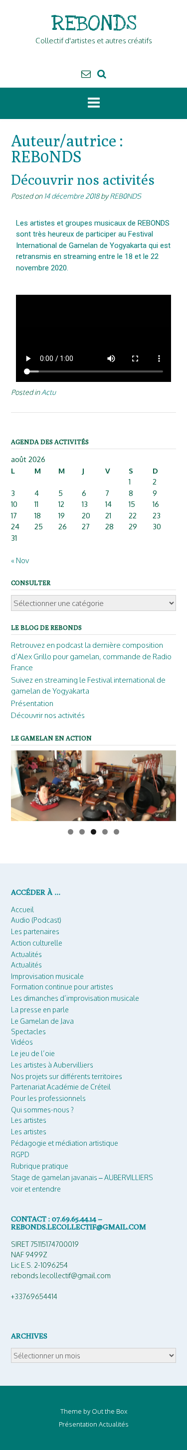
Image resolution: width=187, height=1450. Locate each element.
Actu (48, 391)
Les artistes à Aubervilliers (52, 1065)
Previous (23, 783)
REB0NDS (125, 195)
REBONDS (94, 23)
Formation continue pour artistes (62, 986)
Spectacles (28, 1031)
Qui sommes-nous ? (42, 1109)
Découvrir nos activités (83, 179)
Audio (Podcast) (36, 920)
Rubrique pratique (39, 1166)
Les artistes (28, 1120)
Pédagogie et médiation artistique (64, 1143)
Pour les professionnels (48, 1098)
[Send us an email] (86, 73)
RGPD (20, 1154)
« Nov (20, 560)
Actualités (26, 954)
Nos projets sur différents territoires (66, 1076)
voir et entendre (36, 1189)
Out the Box (109, 1411)
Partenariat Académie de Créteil (61, 1087)
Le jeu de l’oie (33, 1053)
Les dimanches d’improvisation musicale (75, 998)
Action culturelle (36, 943)
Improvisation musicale (47, 976)
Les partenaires (35, 931)
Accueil (22, 909)
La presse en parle (40, 1009)
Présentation (32, 703)
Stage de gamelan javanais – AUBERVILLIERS (82, 1177)
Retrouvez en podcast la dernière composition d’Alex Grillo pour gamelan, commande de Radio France (91, 656)
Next (163, 783)
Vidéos (22, 1042)
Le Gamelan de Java (42, 1021)
